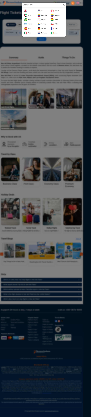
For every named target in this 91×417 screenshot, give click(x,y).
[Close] (63, 4)
